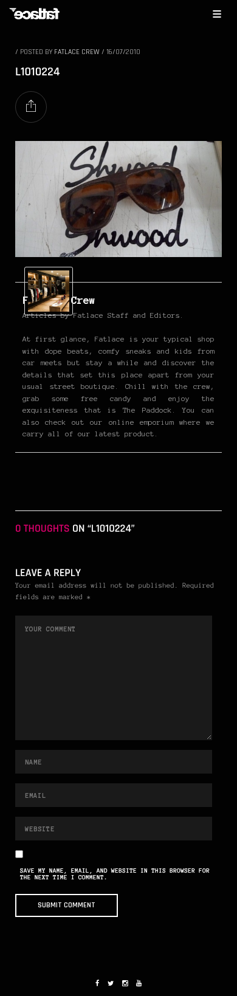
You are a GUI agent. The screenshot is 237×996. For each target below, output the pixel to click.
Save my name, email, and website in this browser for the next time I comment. (115, 874)
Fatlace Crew (77, 52)
